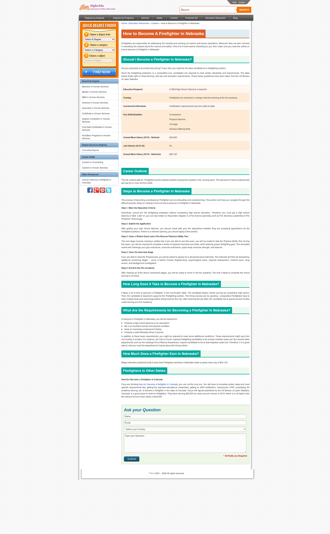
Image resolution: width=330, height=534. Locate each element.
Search (244, 9)
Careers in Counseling (92, 162)
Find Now (99, 72)
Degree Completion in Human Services (96, 120)
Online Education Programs (97, 7)
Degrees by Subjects (94, 17)
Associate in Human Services (95, 107)
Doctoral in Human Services (95, 102)
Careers (174, 17)
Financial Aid (191, 17)
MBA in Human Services (93, 97)
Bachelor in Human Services (95, 86)
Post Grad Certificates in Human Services (97, 128)
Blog (235, 17)
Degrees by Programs (123, 17)
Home (124, 23)
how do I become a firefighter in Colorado (96, 181)
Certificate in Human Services (96, 113)
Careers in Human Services (95, 167)
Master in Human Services (94, 91)
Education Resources (215, 17)
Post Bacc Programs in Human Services (96, 137)
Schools (145, 17)
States (159, 17)
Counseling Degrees (90, 150)
